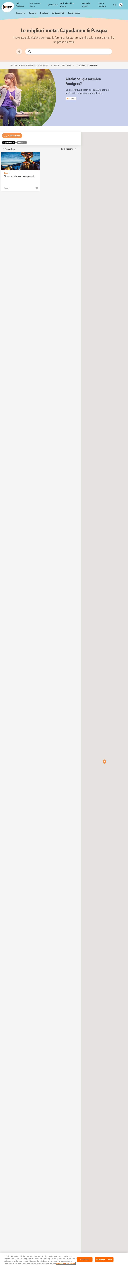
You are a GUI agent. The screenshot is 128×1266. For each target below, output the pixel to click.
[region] (64, 1259)
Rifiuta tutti (84, 1259)
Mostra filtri (14, 135)
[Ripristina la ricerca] (107, 51)
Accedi (73, 98)
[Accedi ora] (121, 4)
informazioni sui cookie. (65, 1263)
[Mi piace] (37, 188)
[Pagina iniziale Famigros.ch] (8, 7)
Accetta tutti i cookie (104, 1259)
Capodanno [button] (8, 142)
